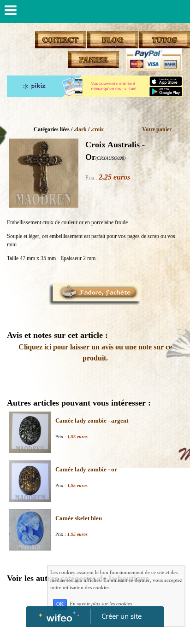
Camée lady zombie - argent (91, 420)
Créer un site (121, 616)
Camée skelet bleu (78, 518)
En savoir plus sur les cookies (101, 604)
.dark (80, 129)
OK (60, 604)
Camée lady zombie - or (86, 469)
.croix (97, 129)
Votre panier (157, 129)
